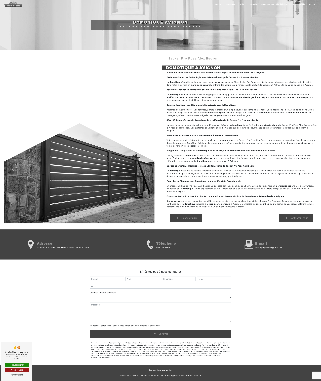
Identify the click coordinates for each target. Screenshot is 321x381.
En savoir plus (189, 217)
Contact (313, 4)
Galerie (302, 4)
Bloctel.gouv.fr (190, 355)
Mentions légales (169, 375)
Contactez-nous (299, 217)
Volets (243, 4)
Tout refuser (17, 370)
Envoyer (163, 333)
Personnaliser (17, 375)
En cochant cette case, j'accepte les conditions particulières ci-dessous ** (125, 325)
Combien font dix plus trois (103, 292)
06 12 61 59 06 (163, 247)
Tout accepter (17, 365)
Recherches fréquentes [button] (160, 370)
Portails (253, 4)
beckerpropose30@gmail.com (269, 247)
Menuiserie (230, 4)
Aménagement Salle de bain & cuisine (277, 4)
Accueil (218, 4)
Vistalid (125, 375)
